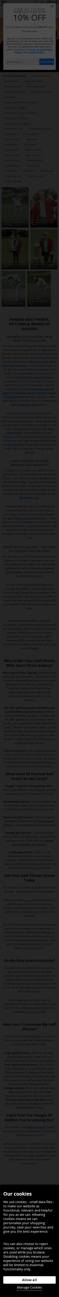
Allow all (29, 1280)
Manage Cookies (29, 1287)
